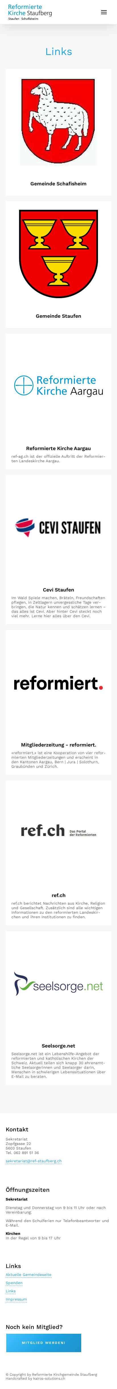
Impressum (16, 1299)
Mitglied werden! (44, 1343)
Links (11, 1291)
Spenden (14, 1282)
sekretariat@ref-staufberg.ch (34, 1161)
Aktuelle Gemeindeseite (28, 1274)
